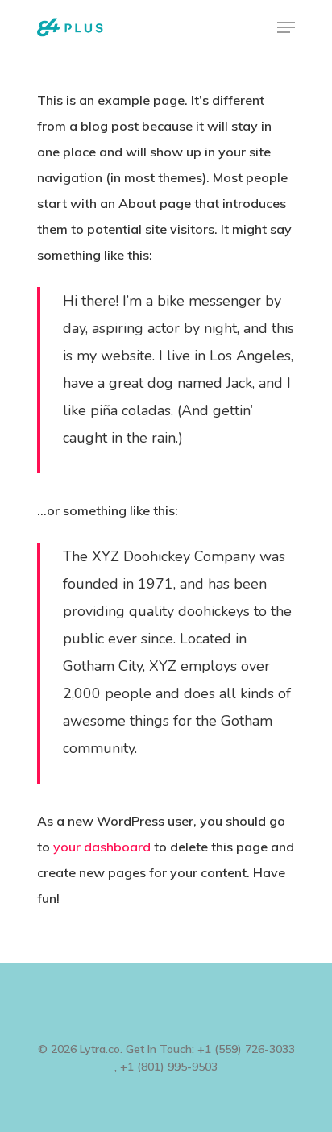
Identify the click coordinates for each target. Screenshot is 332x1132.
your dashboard (102, 847)
